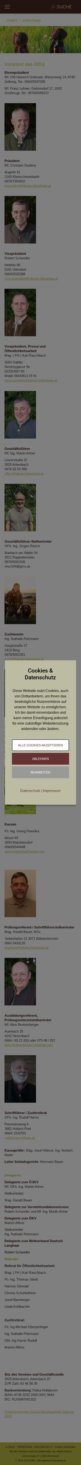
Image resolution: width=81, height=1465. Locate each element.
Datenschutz (30, 791)
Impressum (52, 791)
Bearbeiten (40, 772)
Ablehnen (40, 759)
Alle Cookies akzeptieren (40, 745)
